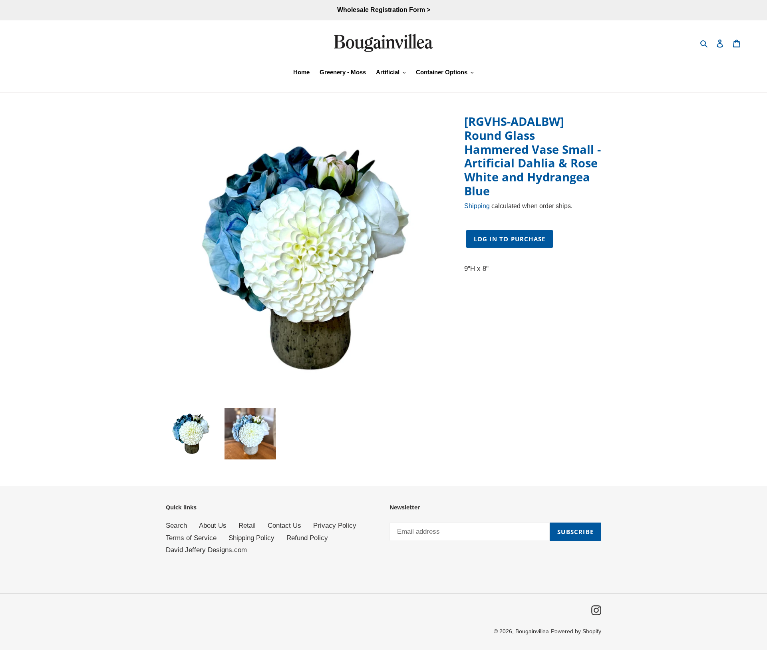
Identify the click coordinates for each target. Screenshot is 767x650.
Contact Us (284, 525)
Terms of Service (191, 538)
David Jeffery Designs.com (206, 550)
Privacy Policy (334, 525)
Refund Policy (307, 538)
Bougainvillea (532, 631)
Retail (247, 525)
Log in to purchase (510, 239)
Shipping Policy (251, 538)
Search (176, 525)
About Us (213, 525)
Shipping (477, 206)
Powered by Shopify (576, 631)
